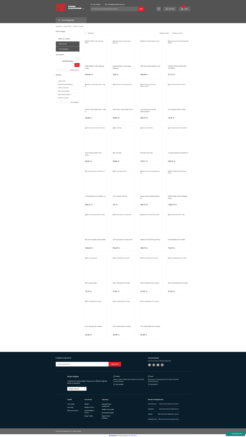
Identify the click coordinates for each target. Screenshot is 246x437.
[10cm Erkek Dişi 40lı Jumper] (123, 311)
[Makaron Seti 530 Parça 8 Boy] (150, 224)
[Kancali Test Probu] (150, 137)
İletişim (87, 404)
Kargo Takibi (89, 416)
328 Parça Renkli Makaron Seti (150, 66)
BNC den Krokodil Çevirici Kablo (95, 240)
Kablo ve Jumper (78, 26)
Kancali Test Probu (146, 153)
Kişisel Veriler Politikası (106, 417)
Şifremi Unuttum (72, 411)
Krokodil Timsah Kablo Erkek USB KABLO (177, 67)
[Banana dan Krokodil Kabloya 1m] (150, 180)
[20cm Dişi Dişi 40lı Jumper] (123, 267)
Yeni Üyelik (70, 404)
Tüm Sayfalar (74, 102)
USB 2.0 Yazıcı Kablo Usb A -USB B (95, 111)
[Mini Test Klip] (123, 137)
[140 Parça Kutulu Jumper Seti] (123, 224)
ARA (141, 9)
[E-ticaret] (122, 436)
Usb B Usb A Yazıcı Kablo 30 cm (123, 109)
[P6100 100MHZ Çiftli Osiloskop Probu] (178, 180)
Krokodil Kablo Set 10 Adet (176, 240)
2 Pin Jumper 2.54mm (120, 196)
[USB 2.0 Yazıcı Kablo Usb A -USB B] (95, 94)
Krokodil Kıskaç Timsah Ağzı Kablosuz (122, 67)
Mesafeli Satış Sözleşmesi (106, 405)
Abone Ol (114, 364)
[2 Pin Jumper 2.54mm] (123, 180)
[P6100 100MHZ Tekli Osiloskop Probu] (95, 50)
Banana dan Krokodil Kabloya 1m (150, 197)
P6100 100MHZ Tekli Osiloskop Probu (94, 67)
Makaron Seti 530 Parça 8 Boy (150, 240)
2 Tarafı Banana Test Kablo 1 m (95, 196)
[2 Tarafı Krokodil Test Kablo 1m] (178, 137)
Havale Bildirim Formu (89, 412)
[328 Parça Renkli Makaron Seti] (150, 50)
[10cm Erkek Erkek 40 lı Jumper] (150, 311)
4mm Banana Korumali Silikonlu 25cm (148, 111)
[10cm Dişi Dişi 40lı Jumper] (95, 311)
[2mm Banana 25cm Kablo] (178, 94)
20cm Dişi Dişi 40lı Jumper (121, 283)
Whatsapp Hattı (236, 434)
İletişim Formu (89, 407)
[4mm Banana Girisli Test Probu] (95, 137)
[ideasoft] (113, 436)
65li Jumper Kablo (91, 283)
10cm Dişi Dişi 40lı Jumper (93, 326)
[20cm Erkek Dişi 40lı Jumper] (150, 267)
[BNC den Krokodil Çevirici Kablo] (95, 224)
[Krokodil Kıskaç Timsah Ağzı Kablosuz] (123, 50)
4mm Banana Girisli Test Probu (93, 154)
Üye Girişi (70, 407)
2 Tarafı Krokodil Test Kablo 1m (178, 153)
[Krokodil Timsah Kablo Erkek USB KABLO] (178, 50)
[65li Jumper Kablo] (95, 267)
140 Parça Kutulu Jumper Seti (122, 240)
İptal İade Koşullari (108, 413)
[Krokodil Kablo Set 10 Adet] (178, 224)
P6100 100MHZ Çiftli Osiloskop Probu (177, 197)
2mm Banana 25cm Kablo (176, 109)
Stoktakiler (91, 33)
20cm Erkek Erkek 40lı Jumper (178, 283)
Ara (77, 65)
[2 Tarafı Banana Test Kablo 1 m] (95, 180)
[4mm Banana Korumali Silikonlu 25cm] (150, 94)
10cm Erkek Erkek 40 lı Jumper (150, 326)
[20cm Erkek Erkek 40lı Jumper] (178, 267)
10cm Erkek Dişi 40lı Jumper (122, 326)
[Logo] (70, 7)
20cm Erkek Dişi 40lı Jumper (149, 283)
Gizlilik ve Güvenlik (108, 409)
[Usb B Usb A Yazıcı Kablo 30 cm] (123, 94)
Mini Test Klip (117, 153)
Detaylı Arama (74, 70)
